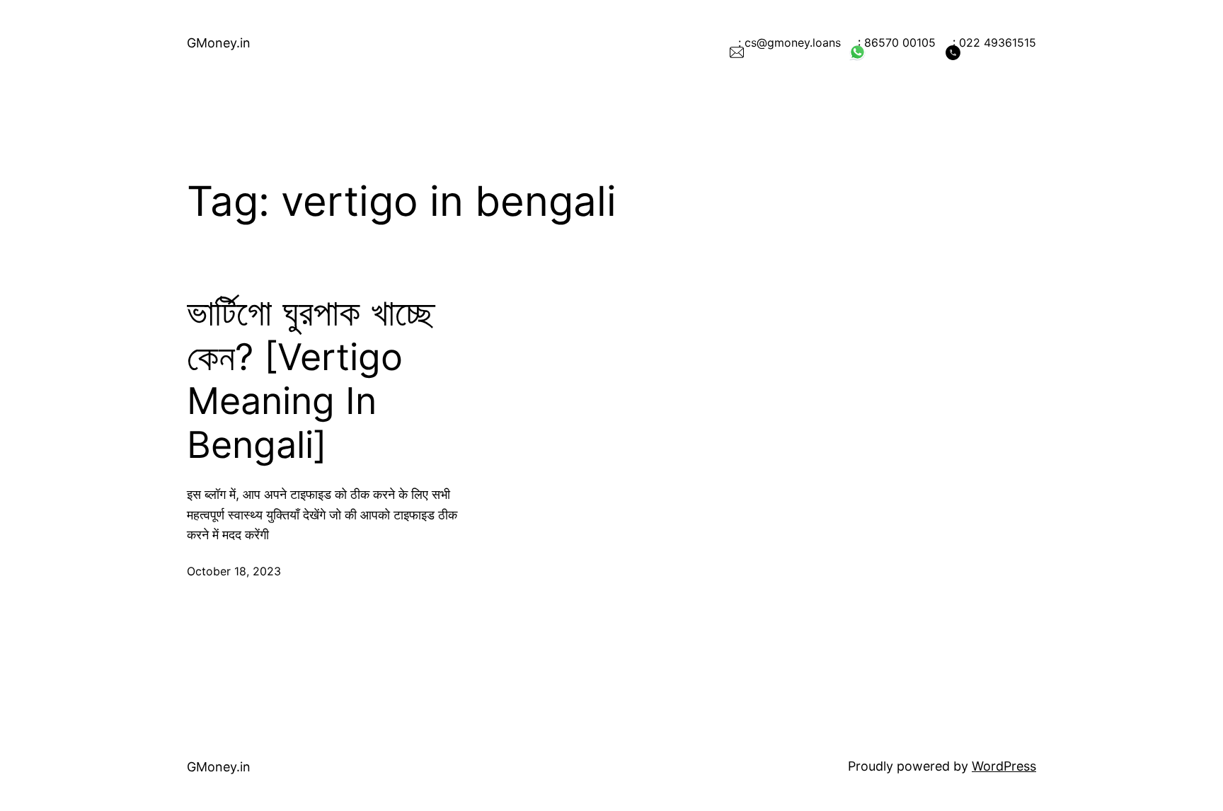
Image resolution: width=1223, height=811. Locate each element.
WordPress (1004, 766)
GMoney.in (219, 42)
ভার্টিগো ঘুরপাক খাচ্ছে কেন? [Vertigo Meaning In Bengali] (311, 379)
